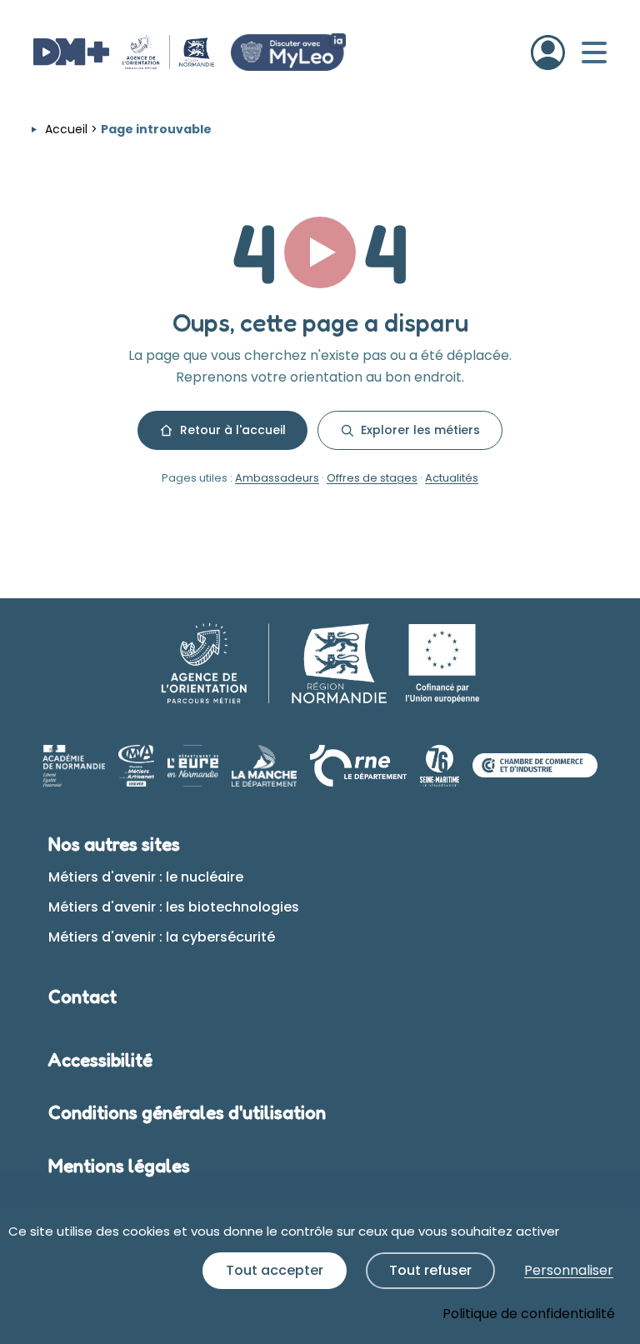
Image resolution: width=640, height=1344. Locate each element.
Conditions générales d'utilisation (187, 1112)
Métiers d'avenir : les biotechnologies (173, 907)
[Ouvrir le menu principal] (594, 52)
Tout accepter (274, 1270)
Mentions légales (119, 1166)
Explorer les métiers (420, 430)
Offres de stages (372, 478)
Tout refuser (430, 1270)
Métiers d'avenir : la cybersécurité (161, 937)
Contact (82, 996)
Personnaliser (568, 1270)
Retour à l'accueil (233, 430)
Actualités (451, 478)
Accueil (66, 129)
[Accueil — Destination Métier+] (123, 52)
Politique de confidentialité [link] (528, 1313)
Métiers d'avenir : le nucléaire (145, 877)
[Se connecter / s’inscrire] (548, 52)
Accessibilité (100, 1060)
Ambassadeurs (277, 478)
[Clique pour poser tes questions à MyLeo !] (288, 52)
